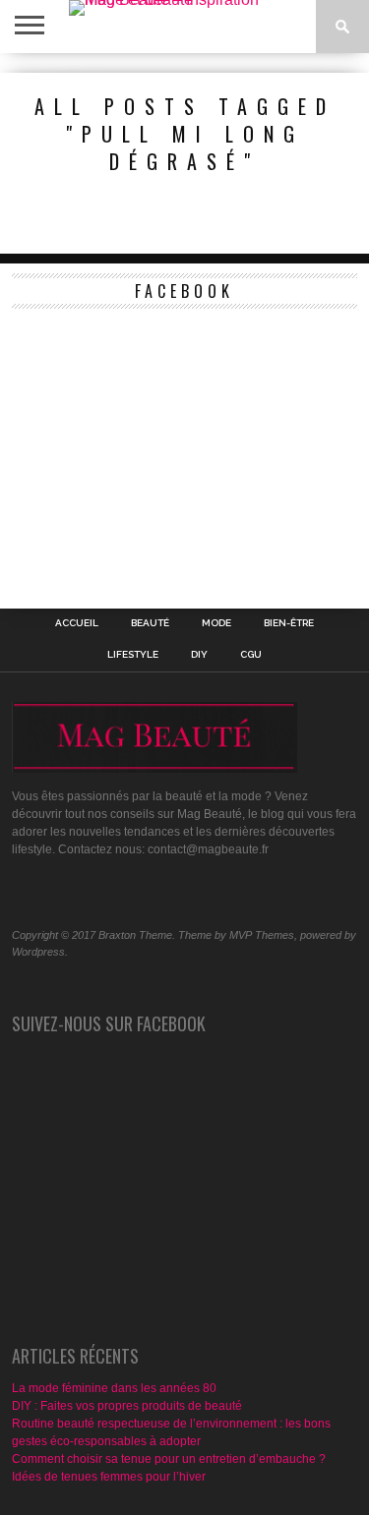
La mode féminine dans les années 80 (114, 1388)
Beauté (150, 623)
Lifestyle (132, 655)
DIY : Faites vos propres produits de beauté (127, 1406)
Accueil (76, 623)
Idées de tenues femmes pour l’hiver (109, 1477)
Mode (216, 623)
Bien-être (289, 623)
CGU (251, 655)
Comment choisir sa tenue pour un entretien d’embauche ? (169, 1459)
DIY (199, 655)
